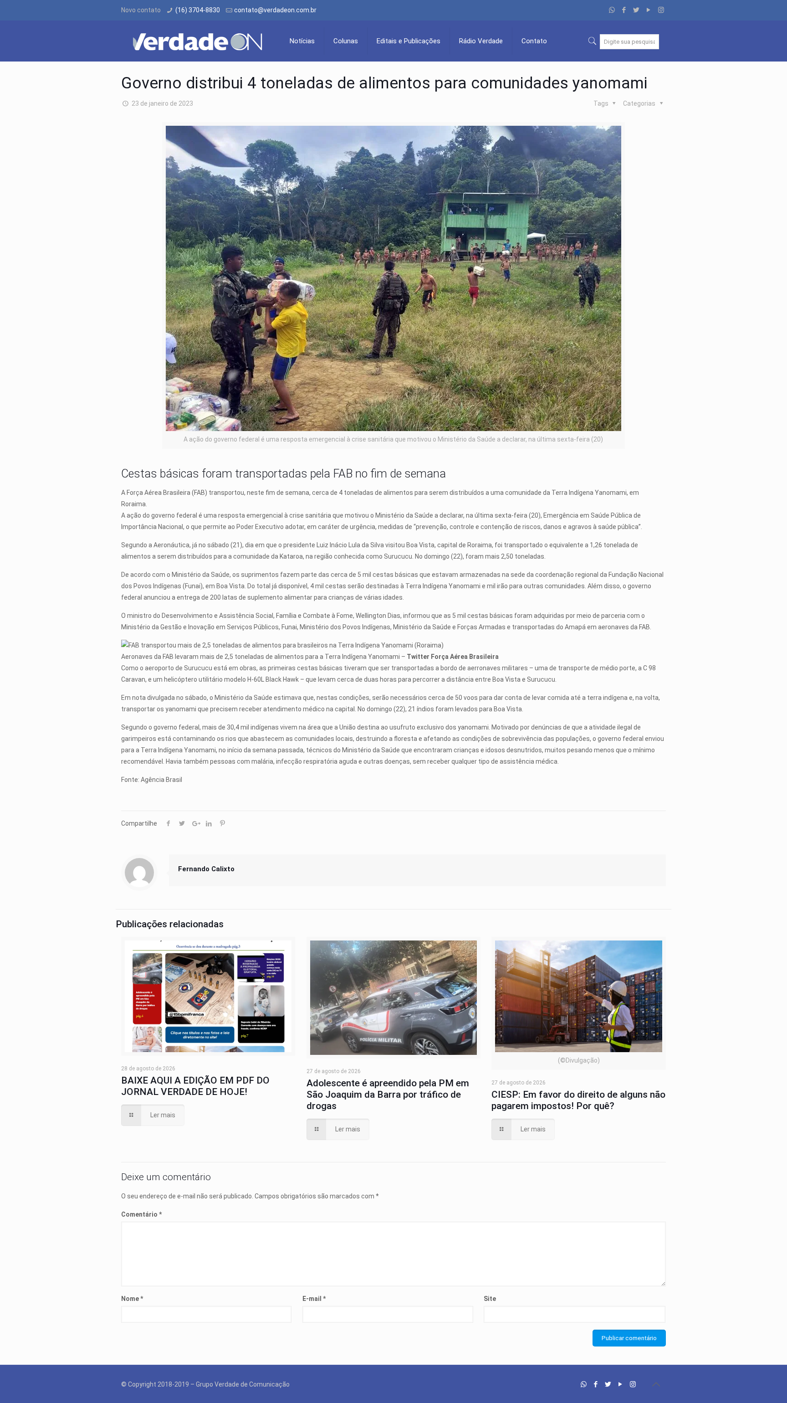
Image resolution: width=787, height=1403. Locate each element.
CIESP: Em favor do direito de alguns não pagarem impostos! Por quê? (578, 1100)
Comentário (141, 1214)
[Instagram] (661, 10)
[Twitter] (636, 10)
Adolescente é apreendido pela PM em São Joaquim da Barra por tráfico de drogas (388, 1094)
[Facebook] (624, 10)
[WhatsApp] (612, 10)
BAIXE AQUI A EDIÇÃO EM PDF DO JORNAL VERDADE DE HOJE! (195, 1086)
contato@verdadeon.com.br (275, 10)
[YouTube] (649, 10)
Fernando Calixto (206, 869)
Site (490, 1298)
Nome (132, 1298)
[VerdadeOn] (198, 41)
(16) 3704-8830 (197, 10)
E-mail (314, 1298)
